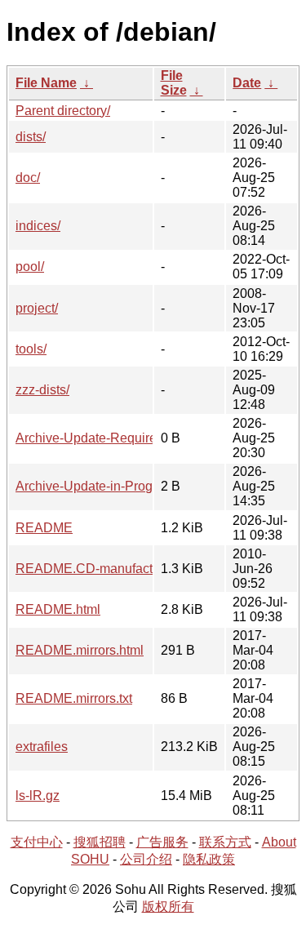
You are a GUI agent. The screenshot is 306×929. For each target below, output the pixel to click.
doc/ (28, 177)
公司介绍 (146, 859)
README (44, 528)
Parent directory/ (63, 111)
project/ (37, 308)
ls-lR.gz (38, 795)
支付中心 (37, 842)
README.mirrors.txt (74, 698)
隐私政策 (209, 859)
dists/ (31, 137)
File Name (46, 83)
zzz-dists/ (42, 390)
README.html (58, 609)
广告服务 (162, 842)
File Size (174, 83)
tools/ (31, 349)
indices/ (38, 226)
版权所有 (168, 906)
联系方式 (225, 842)
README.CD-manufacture (93, 569)
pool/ (30, 266)
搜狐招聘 (99, 842)
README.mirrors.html (80, 650)
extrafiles (42, 746)
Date (247, 83)
